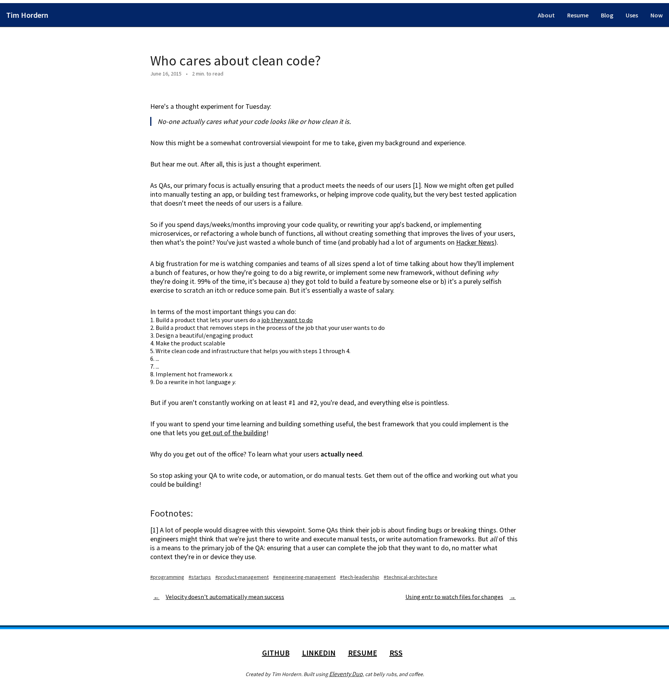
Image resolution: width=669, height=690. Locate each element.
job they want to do (287, 320)
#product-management (242, 576)
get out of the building (233, 432)
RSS (396, 652)
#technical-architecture (410, 576)
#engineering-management (304, 576)
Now (656, 15)
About (546, 15)
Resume (577, 15)
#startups (200, 576)
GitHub (276, 652)
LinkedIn (319, 652)
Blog (607, 15)
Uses (632, 15)
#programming (167, 576)
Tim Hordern (27, 15)
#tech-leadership (359, 576)
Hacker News (475, 242)
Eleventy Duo (346, 674)
